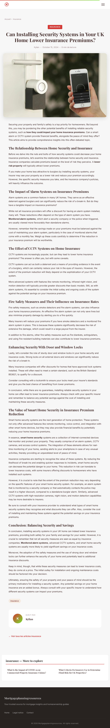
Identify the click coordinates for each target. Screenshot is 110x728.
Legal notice (18, 712)
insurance (17, 19)
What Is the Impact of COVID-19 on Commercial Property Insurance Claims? (26, 671)
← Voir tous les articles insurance (25, 636)
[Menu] (103, 4)
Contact (30, 712)
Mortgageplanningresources (22, 698)
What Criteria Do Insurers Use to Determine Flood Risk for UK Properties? (79, 671)
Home (6, 712)
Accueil (8, 19)
